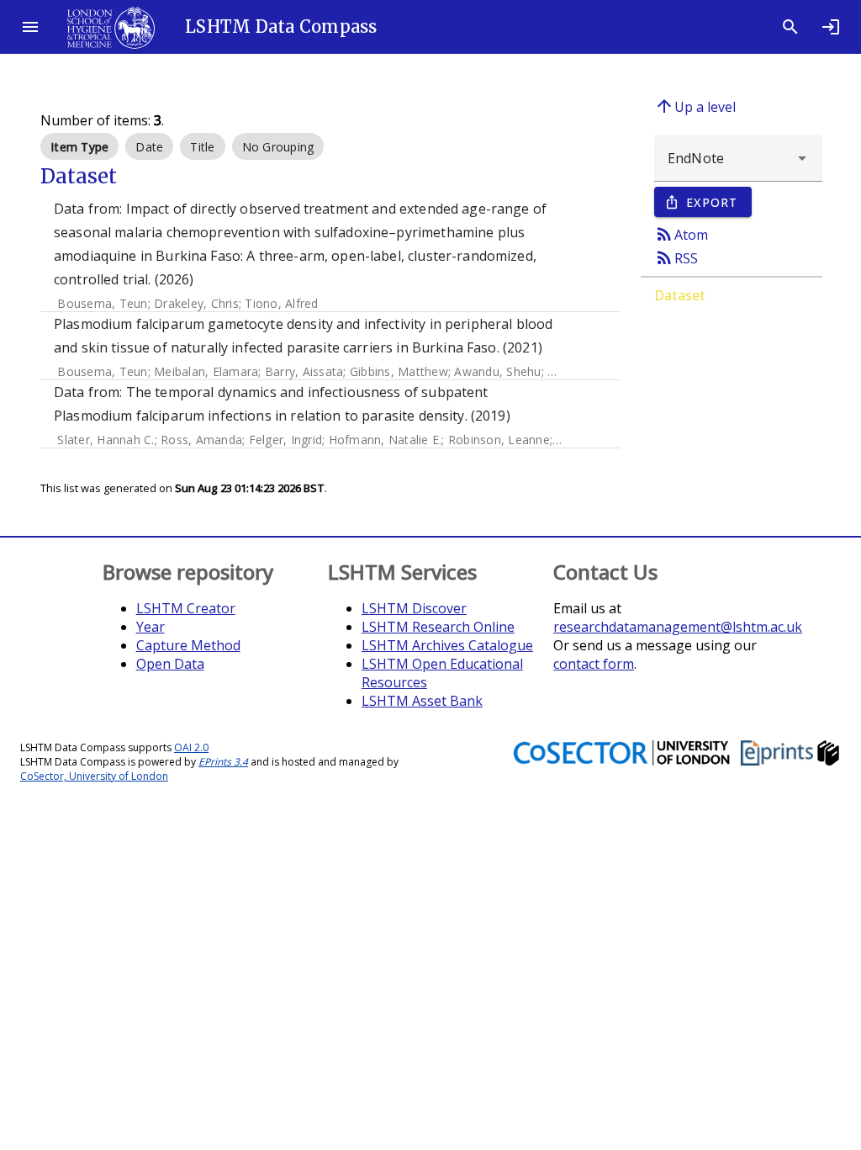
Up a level (695, 106)
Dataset (679, 295)
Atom (681, 234)
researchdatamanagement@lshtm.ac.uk (677, 626)
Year (150, 626)
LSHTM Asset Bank (422, 701)
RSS (676, 257)
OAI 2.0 (191, 747)
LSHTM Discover (414, 608)
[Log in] (831, 27)
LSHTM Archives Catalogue (447, 645)
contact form (593, 663)
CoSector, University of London (94, 776)
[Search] (790, 27)
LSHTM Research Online (438, 626)
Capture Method (188, 645)
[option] (79, 146)
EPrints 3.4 (223, 762)
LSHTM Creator (185, 608)
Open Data (170, 663)
